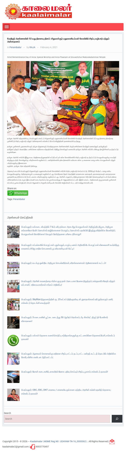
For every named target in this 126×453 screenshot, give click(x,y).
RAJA (32, 47)
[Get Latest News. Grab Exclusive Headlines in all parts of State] (38, 11)
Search (7, 413)
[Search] (117, 419)
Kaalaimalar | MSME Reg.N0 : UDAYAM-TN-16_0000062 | (58, 441)
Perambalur (15, 47)
